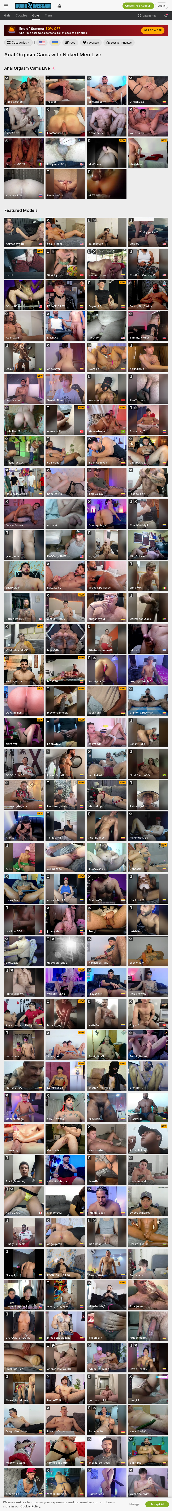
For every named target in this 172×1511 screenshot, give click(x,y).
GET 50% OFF (153, 30)
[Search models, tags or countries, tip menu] (166, 15)
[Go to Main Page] (33, 5)
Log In (161, 5)
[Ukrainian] (55, 42)
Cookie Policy (30, 1506)
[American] (42, 42)
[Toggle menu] (6, 5)
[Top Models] (59, 5)
